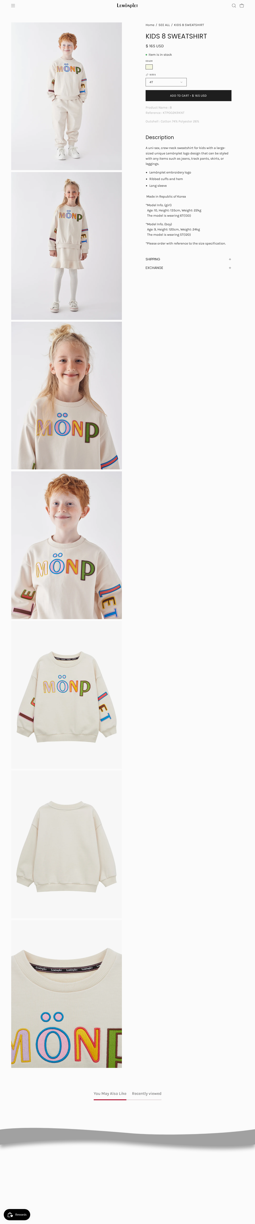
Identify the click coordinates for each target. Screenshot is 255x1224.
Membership (99, 1169)
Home (150, 25)
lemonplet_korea (174, 1185)
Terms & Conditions (140, 1177)
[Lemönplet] (127, 5)
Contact (96, 1185)
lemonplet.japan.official (178, 1177)
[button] (234, 6)
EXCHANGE (154, 267)
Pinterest (217, 1169)
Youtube (216, 1177)
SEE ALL (164, 25)
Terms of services (138, 1185)
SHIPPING (153, 259)
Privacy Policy (135, 1169)
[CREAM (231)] (149, 66)
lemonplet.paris (173, 1169)
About (95, 1177)
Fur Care (96, 1193)
